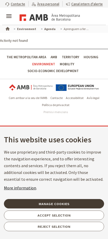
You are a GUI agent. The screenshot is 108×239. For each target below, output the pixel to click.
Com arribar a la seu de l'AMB (28, 98)
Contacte (56, 98)
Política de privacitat (55, 105)
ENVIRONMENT (43, 64)
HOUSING (91, 57)
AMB (54, 57)
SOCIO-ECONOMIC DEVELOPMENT (53, 71)
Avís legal (93, 98)
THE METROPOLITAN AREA (26, 57)
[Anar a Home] (7, 28)
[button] (15, 4)
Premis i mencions (56, 112)
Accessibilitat (75, 98)
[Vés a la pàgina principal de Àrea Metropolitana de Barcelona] (48, 16)
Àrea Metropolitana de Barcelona (30, 87)
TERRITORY (70, 57)
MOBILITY (67, 64)
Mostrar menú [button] (9, 12)
